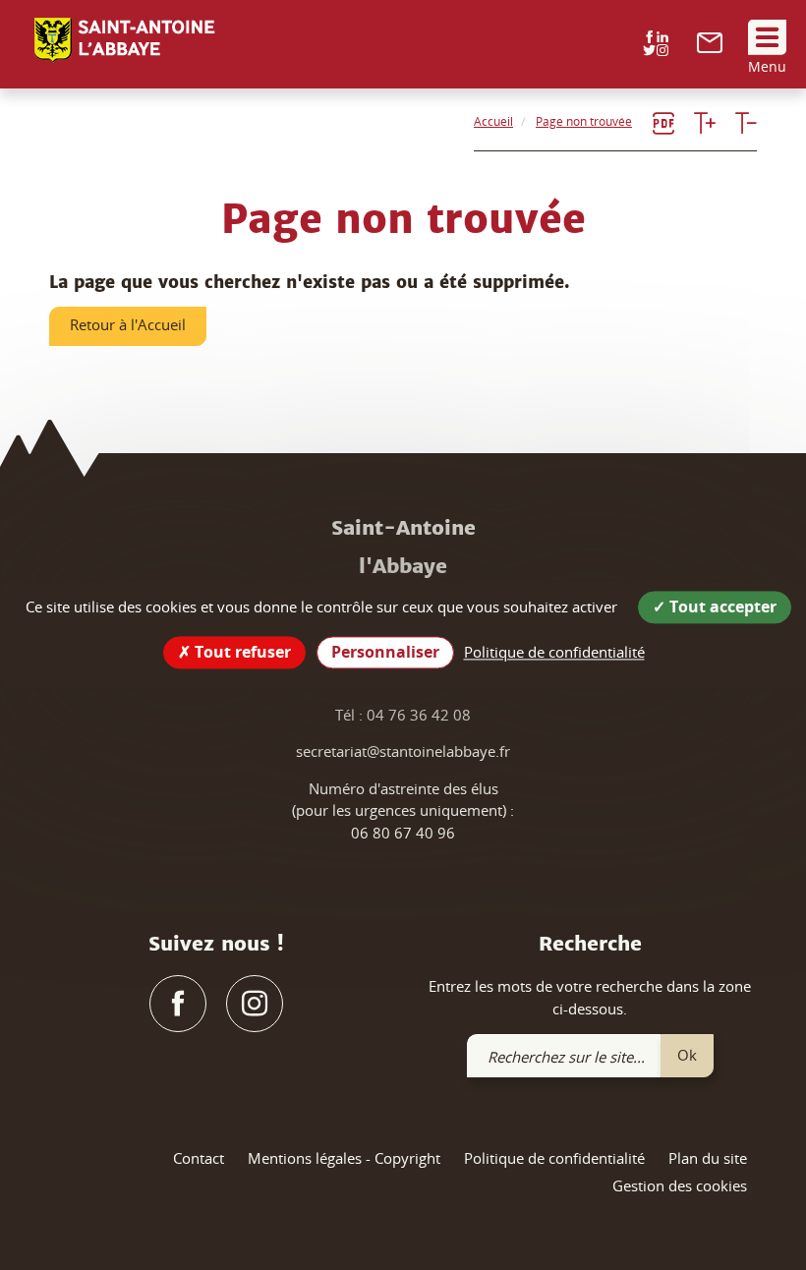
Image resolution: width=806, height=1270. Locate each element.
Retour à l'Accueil (128, 324)
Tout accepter (721, 606)
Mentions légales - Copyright (344, 1158)
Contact (198, 1158)
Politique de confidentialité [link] (554, 652)
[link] (709, 47)
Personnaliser (385, 652)
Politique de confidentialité (554, 1158)
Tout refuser (241, 652)
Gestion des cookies (679, 1185)
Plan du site (707, 1158)
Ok (687, 1055)
